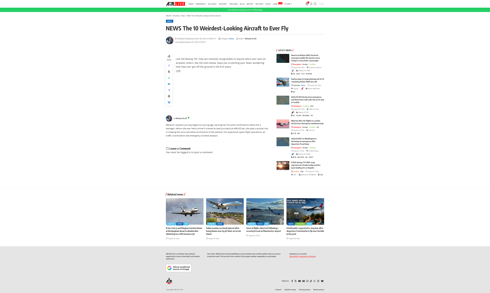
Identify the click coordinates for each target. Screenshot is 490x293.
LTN (294, 133)
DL (294, 115)
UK (318, 127)
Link (178, 70)
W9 (298, 133)
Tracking (312, 64)
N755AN (309, 74)
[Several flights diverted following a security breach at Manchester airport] (265, 211)
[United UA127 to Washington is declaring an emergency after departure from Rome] (283, 141)
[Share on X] (169, 72)
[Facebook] (292, 281)
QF (294, 92)
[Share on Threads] (169, 96)
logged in (185, 152)
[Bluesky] (322, 281)
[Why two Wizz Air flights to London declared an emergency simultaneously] (283, 123)
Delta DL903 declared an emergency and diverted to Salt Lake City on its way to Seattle (307, 99)
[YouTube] (299, 281)
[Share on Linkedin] (169, 84)
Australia (296, 85)
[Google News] (303, 281)
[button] (315, 4)
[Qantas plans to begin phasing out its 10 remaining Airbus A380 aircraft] (283, 82)
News (169, 21)
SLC (312, 115)
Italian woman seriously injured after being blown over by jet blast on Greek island (223, 231)
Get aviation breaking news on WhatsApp (245, 10)
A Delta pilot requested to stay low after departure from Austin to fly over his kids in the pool (305, 231)
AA (294, 74)
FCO (302, 74)
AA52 (298, 74)
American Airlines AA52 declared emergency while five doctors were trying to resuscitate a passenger (305, 58)
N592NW (306, 115)
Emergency (297, 64)
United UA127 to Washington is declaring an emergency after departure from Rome (304, 141)
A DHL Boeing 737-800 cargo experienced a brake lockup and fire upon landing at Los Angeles (305, 165)
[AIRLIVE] (175, 4)
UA (306, 157)
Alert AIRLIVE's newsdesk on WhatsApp (302, 256)
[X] (295, 281)
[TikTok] (311, 281)
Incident (296, 171)
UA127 (311, 157)
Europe (305, 64)
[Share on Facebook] (169, 65)
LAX (321, 175)
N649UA (300, 157)
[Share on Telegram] (169, 90)
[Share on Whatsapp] (169, 78)
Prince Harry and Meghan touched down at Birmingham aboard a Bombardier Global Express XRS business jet (184, 231)
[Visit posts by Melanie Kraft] (170, 40)
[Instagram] (307, 281)
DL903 (298, 115)
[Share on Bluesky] (169, 102)
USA (311, 106)
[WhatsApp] (314, 281)
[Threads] (318, 281)
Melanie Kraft (250, 38)
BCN (294, 157)
